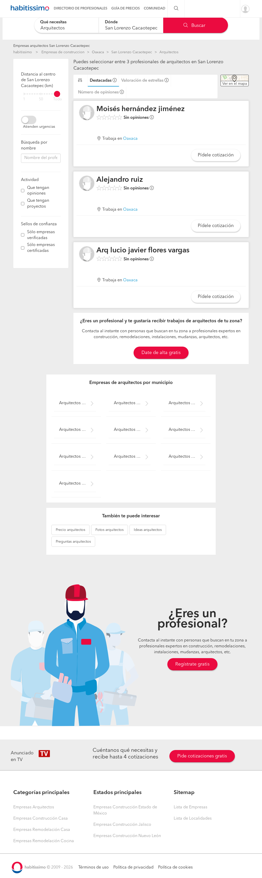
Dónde (111, 22)
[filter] (41, 94)
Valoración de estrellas (142, 81)
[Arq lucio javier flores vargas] (86, 254)
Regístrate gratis (192, 664)
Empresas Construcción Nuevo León (127, 836)
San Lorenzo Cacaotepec (131, 52)
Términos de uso (93, 867)
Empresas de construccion (62, 52)
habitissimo (22, 52)
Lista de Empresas (190, 807)
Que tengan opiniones (38, 191)
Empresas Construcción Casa (40, 819)
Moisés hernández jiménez (140, 109)
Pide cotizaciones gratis (202, 756)
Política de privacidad (133, 867)
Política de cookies (175, 867)
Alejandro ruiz (119, 180)
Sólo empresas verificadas (41, 235)
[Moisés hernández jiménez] (86, 112)
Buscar (197, 25)
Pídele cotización (216, 155)
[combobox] (66, 25)
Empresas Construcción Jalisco (122, 825)
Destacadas (101, 81)
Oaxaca (98, 52)
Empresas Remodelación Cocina (43, 841)
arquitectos (70, 530)
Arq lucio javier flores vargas (142, 250)
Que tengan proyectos (38, 204)
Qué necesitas (53, 22)
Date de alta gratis (161, 352)
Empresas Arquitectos (33, 807)
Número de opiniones (98, 92)
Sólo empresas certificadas (41, 248)
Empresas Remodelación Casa (41, 830)
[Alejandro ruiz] (86, 183)
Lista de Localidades (193, 819)
